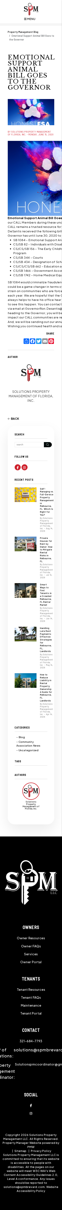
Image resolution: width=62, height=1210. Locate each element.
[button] (18, 467)
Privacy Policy (41, 1151)
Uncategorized (29, 750)
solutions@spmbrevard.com (24, 1187)
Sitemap (20, 1151)
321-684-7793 (31, 1041)
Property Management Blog (23, 31)
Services (31, 954)
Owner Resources (31, 938)
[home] (31, 9)
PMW (30, 1147)
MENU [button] (31, 19)
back (14, 418)
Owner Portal (31, 962)
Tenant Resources (31, 989)
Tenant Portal (31, 1013)
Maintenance (31, 1005)
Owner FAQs (31, 946)
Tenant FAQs (31, 997)
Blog (22, 737)
